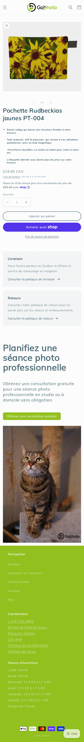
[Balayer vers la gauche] (33, 102)
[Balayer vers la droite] (50, 102)
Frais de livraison (11, 176)
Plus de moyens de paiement (42, 236)
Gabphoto (45, 736)
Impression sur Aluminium (25, 573)
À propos (14, 591)
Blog (11, 599)
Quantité (8, 194)
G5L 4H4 (15, 639)
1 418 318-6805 (21, 621)
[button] (5, 7)
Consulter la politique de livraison (31, 279)
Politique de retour (22, 651)
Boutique (14, 564)
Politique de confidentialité (28, 645)
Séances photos (18, 582)
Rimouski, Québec (21, 633)
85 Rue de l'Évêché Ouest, (28, 627)
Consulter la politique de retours (30, 318)
